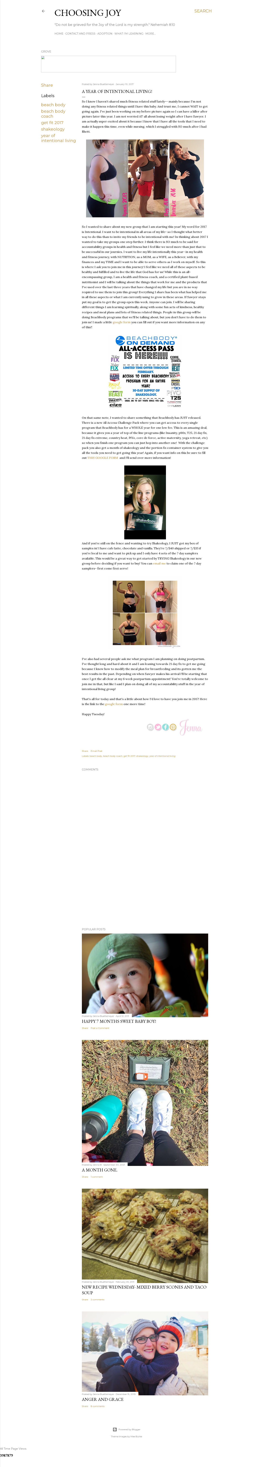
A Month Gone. (99, 1170)
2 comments (97, 1299)
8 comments (97, 1406)
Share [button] (47, 85)
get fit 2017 (52, 122)
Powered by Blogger (129, 1429)
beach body (53, 104)
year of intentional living (58, 138)
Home (58, 33)
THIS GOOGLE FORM (102, 458)
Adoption (104, 33)
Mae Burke (136, 1436)
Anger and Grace (103, 1399)
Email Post (96, 751)
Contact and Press (80, 33)
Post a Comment (100, 1028)
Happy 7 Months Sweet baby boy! (119, 1021)
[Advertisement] (145, 892)
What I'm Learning (128, 33)
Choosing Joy (87, 13)
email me (159, 563)
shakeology (53, 129)
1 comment (97, 1176)
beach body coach (53, 114)
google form (122, 322)
